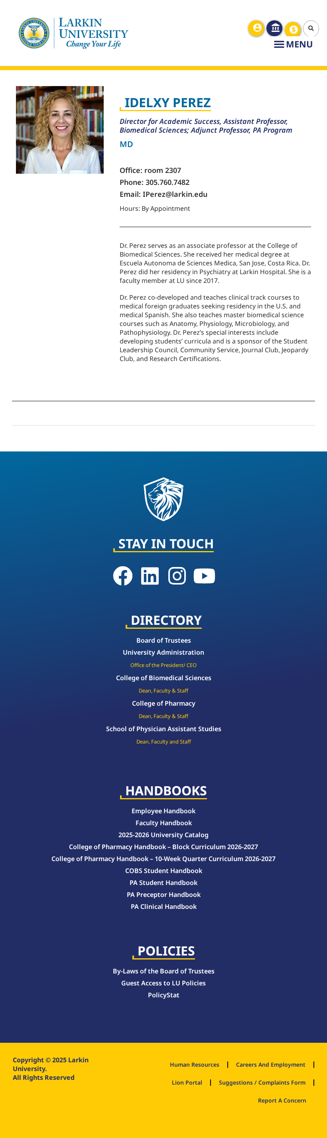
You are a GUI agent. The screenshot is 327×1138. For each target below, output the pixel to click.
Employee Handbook (163, 810)
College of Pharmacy (163, 703)
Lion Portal (187, 1082)
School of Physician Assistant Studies (163, 728)
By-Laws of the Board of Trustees (164, 971)
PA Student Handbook (163, 882)
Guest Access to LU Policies (163, 983)
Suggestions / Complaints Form (262, 1082)
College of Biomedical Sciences (163, 677)
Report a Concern (282, 1100)
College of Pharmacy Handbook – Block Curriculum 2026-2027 (163, 846)
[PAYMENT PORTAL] (274, 28)
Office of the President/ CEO (163, 665)
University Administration (163, 652)
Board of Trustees (163, 640)
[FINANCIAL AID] (293, 30)
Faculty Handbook (164, 822)
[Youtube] (204, 576)
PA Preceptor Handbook (164, 894)
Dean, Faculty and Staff (163, 741)
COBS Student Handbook (163, 870)
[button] (311, 29)
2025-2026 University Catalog (163, 834)
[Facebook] (123, 576)
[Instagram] (177, 576)
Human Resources (194, 1064)
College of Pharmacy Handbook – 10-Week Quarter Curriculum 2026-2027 (163, 858)
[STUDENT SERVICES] (256, 28)
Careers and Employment (270, 1064)
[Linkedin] (150, 576)
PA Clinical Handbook (164, 906)
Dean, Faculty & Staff (163, 690)
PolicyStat (163, 995)
